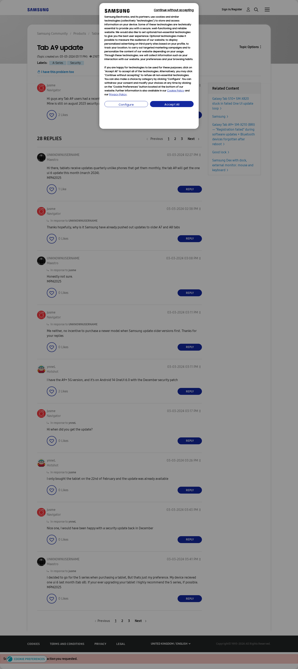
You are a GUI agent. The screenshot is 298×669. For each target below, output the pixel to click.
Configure (126, 104)
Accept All (171, 104)
